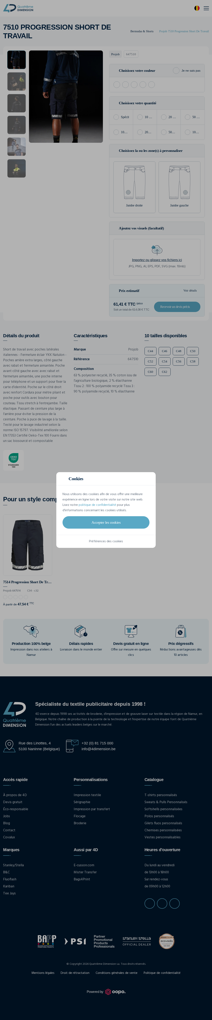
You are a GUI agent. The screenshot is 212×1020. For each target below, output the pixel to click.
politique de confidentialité (97, 505)
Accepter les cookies (106, 522)
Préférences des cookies (106, 541)
